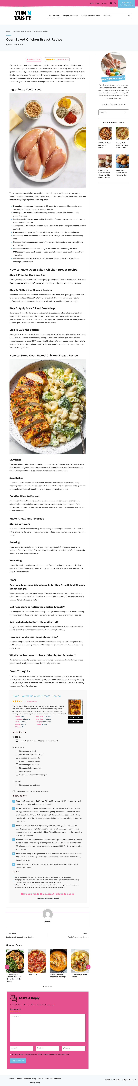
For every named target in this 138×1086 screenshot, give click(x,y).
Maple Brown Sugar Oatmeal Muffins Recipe (121, 173)
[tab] (43, 986)
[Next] (88, 967)
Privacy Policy (35, 1082)
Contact (104, 3)
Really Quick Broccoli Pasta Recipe (20, 935)
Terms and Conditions (53, 1079)
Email (40, 1048)
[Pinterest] (111, 3)
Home (92, 3)
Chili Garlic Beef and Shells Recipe (104, 145)
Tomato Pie (32, 974)
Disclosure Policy (30, 1079)
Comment (15, 1016)
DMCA (40, 1079)
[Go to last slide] (7, 967)
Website (66, 1048)
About (97, 3)
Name (14, 1048)
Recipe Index (54, 15)
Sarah (10, 44)
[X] (115, 3)
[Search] (125, 112)
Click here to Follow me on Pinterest (48, 898)
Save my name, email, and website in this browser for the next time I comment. (41, 1055)
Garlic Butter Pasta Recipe (78, 935)
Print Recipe (75, 717)
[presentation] (105, 133)
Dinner (9, 35)
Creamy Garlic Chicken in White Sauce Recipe (122, 145)
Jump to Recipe (35, 59)
